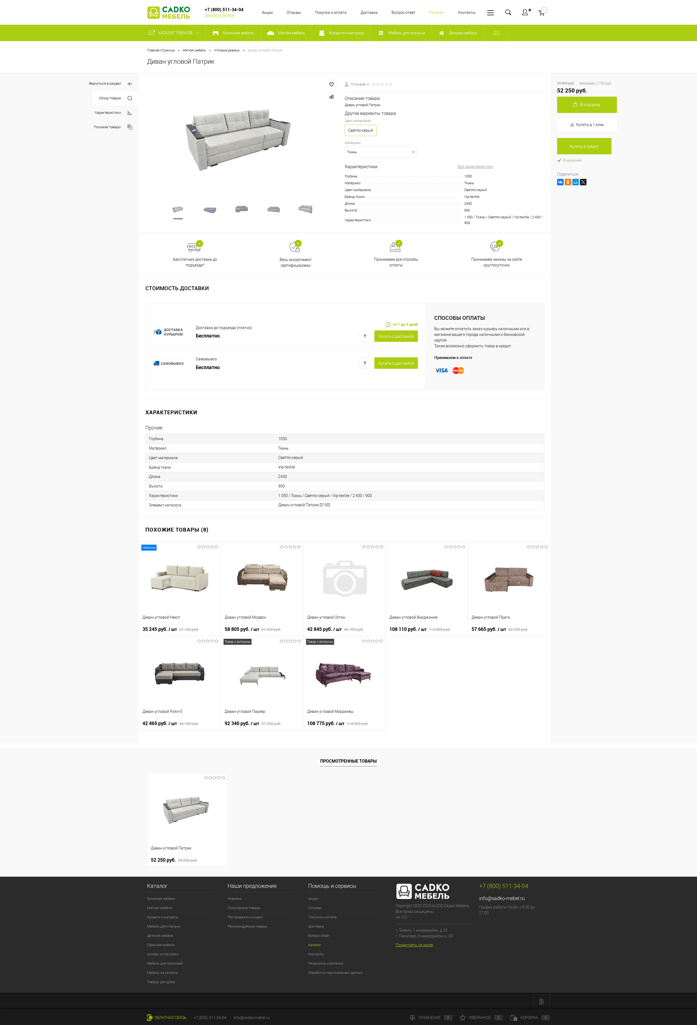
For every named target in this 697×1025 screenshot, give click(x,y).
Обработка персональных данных (335, 973)
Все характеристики (475, 166)
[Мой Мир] (575, 182)
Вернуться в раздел (105, 83)
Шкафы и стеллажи (162, 954)
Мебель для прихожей (165, 963)
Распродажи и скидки (245, 917)
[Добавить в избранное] (332, 85)
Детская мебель (160, 936)
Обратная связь (170, 1017)
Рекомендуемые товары (248, 926)
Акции (267, 12)
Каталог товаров (175, 33)
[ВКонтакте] (560, 182)
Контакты (467, 12)
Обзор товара (110, 98)
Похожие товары (107, 127)
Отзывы (294, 12)
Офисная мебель (161, 945)
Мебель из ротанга (162, 973)
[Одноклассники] (568, 182)
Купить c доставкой (396, 336)
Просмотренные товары (348, 761)
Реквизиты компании (325, 963)
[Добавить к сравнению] (332, 97)
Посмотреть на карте (414, 945)
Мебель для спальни (163, 926)
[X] (583, 182)
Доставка (369, 12)
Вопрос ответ (403, 12)
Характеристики (108, 113)
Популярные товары (244, 908)
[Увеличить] (242, 138)
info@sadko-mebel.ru (502, 898)
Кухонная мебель (161, 899)
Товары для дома (161, 982)
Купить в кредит (584, 146)
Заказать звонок (220, 15)
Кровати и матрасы (163, 917)
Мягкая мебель (159, 908)
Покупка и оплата (331, 12)
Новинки (234, 899)
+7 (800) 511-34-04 (210, 1017)
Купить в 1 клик (590, 124)
